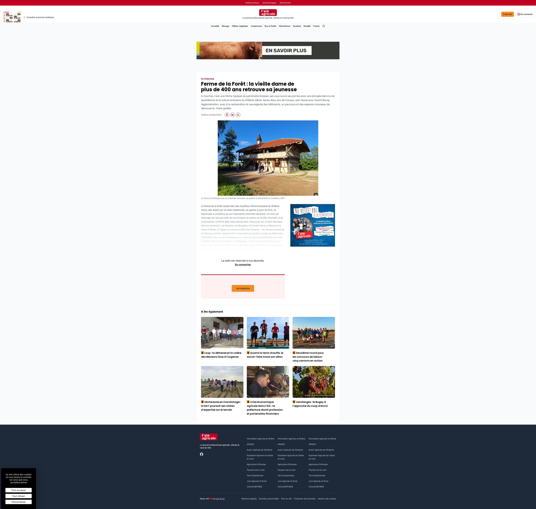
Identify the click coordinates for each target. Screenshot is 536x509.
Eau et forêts (270, 26)
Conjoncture (256, 26)
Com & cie (220, 498)
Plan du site (286, 498)
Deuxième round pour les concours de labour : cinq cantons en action (308, 356)
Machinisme (284, 26)
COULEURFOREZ (254, 486)
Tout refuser (18, 496)
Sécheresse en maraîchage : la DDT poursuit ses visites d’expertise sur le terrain (221, 405)
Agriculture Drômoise (256, 464)
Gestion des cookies (327, 498)
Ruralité (307, 26)
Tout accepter (18, 490)
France (316, 26)
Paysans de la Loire (256, 470)
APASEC (250, 444)
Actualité (215, 26)
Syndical (297, 26)
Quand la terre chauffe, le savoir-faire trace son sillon (265, 354)
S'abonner (507, 14)
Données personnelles (269, 498)
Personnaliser (19, 501)
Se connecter (243, 264)
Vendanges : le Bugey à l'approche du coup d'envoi (310, 404)
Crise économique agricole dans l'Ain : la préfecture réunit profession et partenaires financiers (265, 407)
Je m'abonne (243, 288)
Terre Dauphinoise (255, 475)
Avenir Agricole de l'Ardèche (259, 450)
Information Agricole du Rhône (260, 438)
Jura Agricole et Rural (256, 481)
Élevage (225, 26)
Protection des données (305, 498)
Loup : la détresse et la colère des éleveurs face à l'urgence (221, 354)
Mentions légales (249, 498)
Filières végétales (240, 26)
